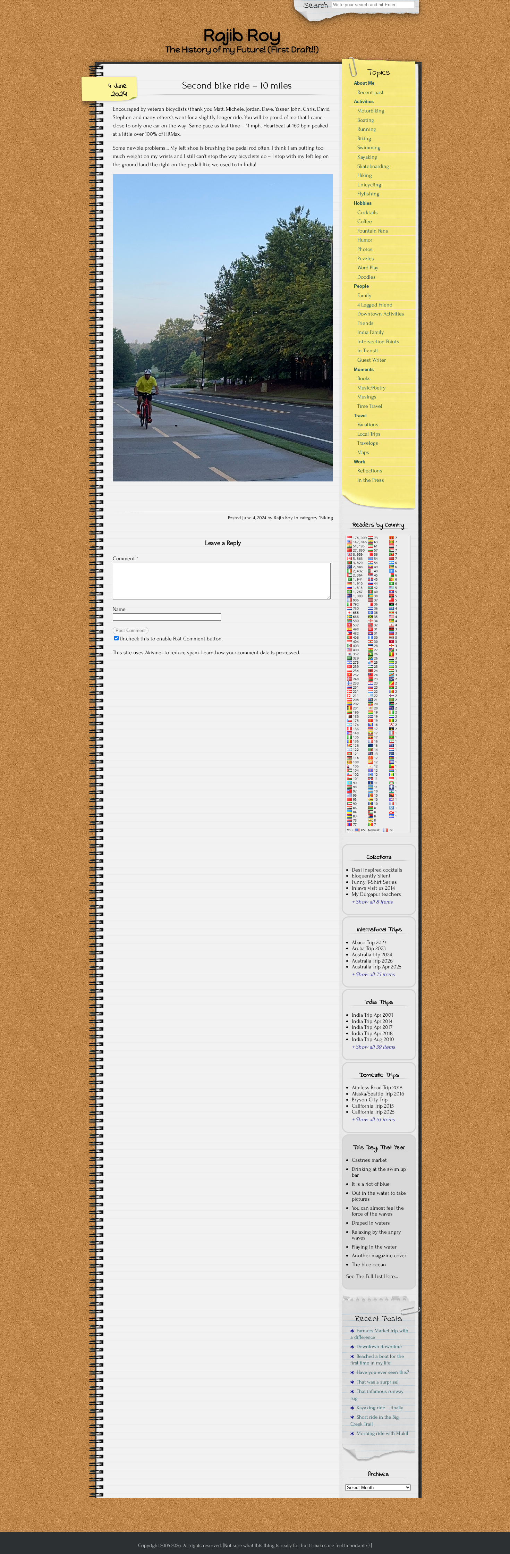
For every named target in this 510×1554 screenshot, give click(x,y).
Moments (364, 369)
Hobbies (363, 203)
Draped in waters (371, 1223)
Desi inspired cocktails (377, 870)
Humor (364, 240)
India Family (370, 332)
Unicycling (369, 185)
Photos (365, 249)
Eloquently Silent (371, 876)
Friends (365, 323)
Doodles (366, 277)
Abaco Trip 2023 (369, 942)
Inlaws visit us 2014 (373, 888)
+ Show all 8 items (372, 902)
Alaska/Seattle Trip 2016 (378, 1094)
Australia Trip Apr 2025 (376, 967)
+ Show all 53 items (373, 1119)
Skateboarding (373, 166)
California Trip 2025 (373, 1112)
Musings (366, 397)
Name (119, 609)
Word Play (368, 267)
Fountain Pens (372, 231)
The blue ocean (369, 1264)
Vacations (368, 424)
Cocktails (367, 212)
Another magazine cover (379, 1255)
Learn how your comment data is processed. (250, 652)
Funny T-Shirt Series (374, 882)
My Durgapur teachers (376, 894)
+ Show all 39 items (373, 1047)
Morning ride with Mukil (381, 1433)
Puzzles (365, 258)
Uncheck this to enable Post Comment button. (171, 639)
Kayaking (367, 157)
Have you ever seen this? (381, 1372)
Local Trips (369, 434)
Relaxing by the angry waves (376, 1235)
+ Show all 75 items (373, 974)
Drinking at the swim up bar (379, 1172)
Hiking (364, 175)
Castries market (369, 1160)
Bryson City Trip (370, 1100)
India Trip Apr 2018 (372, 1033)
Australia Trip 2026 (372, 961)
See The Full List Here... (372, 1276)
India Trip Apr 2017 (372, 1027)
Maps (363, 452)
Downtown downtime (378, 1347)
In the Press (370, 480)
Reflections (369, 471)
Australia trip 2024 (372, 954)
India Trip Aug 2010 (373, 1039)
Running (366, 129)
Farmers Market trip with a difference (379, 1334)
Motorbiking (370, 111)
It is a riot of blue (371, 1184)
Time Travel (369, 406)
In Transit (367, 350)
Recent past (370, 92)
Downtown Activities (380, 314)
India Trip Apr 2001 (372, 1015)
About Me (364, 83)
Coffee (364, 221)
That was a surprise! (376, 1382)
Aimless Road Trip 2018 (377, 1087)
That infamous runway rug (376, 1394)
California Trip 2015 (373, 1106)
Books (364, 378)
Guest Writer (371, 360)
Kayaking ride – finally (378, 1408)
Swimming (369, 147)
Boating (365, 120)
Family (364, 295)
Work (359, 461)
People (361, 286)
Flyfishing (368, 194)
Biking (326, 518)
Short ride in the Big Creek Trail (374, 1420)
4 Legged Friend (374, 305)
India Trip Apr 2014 (372, 1021)
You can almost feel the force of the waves (378, 1211)
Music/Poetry (371, 388)
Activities (364, 101)
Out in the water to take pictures (379, 1196)
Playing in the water (374, 1247)
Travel (360, 415)
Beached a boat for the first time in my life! (377, 1359)
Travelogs (367, 443)
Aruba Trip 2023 (369, 948)
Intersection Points (378, 341)
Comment (125, 558)
